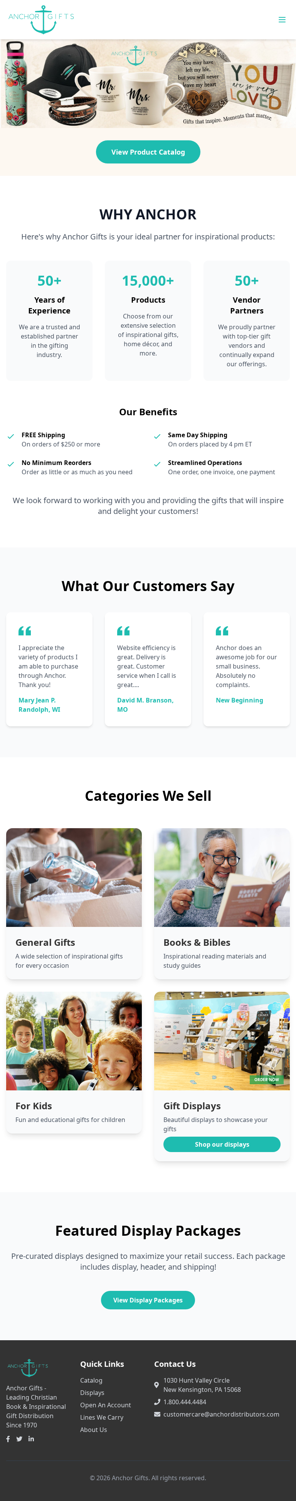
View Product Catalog (148, 152)
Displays (92, 1392)
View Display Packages (148, 1300)
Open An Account (105, 1405)
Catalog (91, 1380)
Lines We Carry (101, 1417)
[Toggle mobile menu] (282, 19)
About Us (93, 1429)
